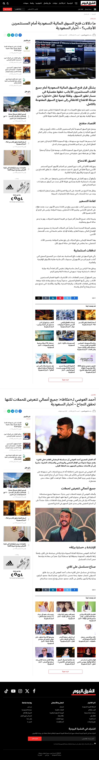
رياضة (32, 3)
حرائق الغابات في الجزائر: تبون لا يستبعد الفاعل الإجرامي (12, 59)
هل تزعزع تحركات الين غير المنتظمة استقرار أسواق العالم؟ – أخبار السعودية (45, 368)
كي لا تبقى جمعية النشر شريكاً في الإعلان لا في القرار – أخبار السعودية (67, 639)
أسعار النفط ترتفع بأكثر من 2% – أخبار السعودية (87, 324)
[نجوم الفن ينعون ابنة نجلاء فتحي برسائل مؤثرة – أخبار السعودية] (65, 606)
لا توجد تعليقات (61, 35)
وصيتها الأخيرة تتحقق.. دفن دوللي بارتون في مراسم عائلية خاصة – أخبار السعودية (44, 640)
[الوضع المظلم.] (7, 3)
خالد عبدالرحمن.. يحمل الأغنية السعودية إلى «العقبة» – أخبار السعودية (87, 639)
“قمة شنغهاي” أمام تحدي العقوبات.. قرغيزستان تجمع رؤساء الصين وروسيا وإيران (13, 69)
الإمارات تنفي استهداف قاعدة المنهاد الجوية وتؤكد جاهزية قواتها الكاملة (12, 48)
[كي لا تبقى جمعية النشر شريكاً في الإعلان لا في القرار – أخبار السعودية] (65, 629)
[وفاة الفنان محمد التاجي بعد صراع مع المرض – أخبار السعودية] (44, 652)
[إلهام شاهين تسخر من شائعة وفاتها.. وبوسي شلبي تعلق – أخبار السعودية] (86, 652)
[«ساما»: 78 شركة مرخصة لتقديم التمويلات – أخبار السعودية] (44, 335)
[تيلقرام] (12, 35)
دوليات (55, 3)
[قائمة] (76, 3)
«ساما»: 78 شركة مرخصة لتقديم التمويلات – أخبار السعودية (45, 345)
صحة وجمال (88, 9)
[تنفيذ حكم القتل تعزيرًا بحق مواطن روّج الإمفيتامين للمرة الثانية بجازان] (26, 81)
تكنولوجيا (39, 3)
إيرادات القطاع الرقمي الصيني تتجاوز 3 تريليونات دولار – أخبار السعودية (66, 325)
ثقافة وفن (80, 9)
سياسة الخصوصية (63, 744)
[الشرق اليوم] (88, 3)
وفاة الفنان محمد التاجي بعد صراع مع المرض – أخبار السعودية (45, 662)
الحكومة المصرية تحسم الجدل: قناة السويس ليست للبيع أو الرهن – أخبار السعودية (65, 369)
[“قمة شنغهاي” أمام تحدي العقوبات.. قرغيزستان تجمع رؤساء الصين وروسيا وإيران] (26, 69)
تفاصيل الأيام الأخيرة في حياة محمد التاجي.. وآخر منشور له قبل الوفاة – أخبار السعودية (87, 617)
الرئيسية (70, 3)
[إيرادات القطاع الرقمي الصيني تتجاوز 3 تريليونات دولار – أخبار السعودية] (65, 315)
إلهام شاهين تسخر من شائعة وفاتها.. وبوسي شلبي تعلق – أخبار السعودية (86, 662)
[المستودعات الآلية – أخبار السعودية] (65, 335)
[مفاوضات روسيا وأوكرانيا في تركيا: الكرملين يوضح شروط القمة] (16, 157)
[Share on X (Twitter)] (16, 35)
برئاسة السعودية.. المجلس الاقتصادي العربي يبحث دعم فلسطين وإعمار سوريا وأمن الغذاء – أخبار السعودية (86, 346)
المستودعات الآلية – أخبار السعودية (66, 344)
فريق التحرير (84, 35)
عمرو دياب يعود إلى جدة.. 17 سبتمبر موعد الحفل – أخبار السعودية (45, 616)
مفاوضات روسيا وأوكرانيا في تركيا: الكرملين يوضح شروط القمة (14, 169)
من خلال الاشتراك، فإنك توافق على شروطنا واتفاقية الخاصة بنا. (74, 744)
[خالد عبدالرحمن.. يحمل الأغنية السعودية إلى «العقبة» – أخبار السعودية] (86, 629)
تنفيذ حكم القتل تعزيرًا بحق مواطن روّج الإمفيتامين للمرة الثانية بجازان (13, 81)
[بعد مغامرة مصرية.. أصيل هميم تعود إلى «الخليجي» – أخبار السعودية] (65, 652)
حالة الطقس (18, 9)
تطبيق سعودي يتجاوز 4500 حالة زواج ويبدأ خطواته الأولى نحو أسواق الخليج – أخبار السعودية (87, 369)
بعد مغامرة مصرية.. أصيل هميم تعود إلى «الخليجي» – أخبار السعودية (66, 662)
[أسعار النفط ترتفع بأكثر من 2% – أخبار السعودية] (86, 315)
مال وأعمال (47, 3)
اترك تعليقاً (65, 380)
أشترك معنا (7, 9)
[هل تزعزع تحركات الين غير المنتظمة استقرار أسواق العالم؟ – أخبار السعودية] (44, 358)
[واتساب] (8, 35)
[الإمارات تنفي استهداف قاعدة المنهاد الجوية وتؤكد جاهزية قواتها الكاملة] (26, 48)
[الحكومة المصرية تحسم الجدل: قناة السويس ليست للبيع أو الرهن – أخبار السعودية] (65, 358)
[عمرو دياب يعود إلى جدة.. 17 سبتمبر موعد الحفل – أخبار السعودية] (44, 606)
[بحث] (4, 3)
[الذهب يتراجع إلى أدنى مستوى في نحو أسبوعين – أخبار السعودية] (44, 315)
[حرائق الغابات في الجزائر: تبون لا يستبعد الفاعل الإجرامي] (26, 60)
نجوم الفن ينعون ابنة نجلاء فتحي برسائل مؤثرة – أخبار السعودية (66, 616)
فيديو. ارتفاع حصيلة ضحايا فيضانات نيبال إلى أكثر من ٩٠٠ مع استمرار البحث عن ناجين (14, 116)
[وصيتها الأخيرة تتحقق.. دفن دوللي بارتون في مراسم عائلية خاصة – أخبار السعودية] (44, 629)
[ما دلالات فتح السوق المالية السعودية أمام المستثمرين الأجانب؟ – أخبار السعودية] (65, 59)
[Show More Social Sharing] (5, 35)
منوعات (25, 3)
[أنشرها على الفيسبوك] (20, 35)
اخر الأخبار (62, 3)
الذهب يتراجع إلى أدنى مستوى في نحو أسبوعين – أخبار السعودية (45, 325)
